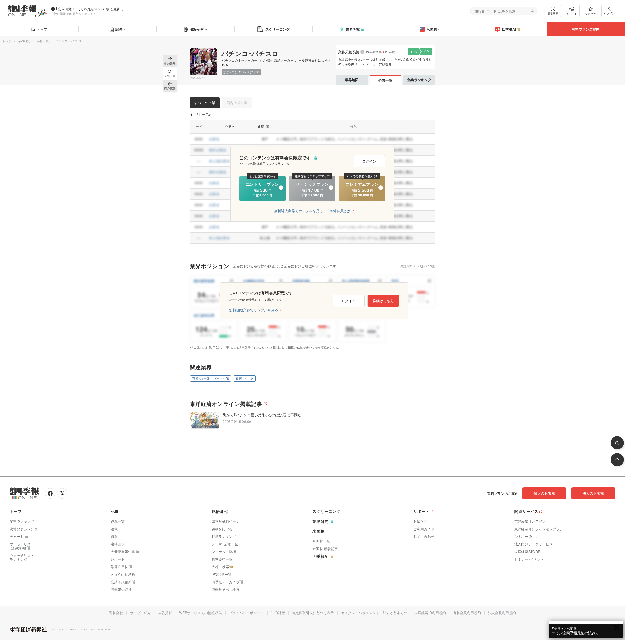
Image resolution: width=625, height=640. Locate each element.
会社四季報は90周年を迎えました (74, 13)
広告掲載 (165, 612)
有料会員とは (340, 211)
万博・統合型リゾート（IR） (210, 378)
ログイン (609, 13)
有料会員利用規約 (467, 612)
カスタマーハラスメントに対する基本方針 (374, 612)
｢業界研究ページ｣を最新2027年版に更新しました (92, 9)
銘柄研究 (197, 29)
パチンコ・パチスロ (250, 53)
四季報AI (509, 29)
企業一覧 (385, 80)
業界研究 (353, 29)
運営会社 (116, 612)
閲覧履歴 (553, 13)
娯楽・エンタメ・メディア (241, 72)
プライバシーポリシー (246, 612)
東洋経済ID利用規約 (430, 612)
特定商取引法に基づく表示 (313, 612)
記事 (119, 29)
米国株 (432, 29)
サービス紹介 (140, 612)
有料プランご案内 (586, 29)
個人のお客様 (544, 493)
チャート (571, 14)
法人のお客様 (593, 493)
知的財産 (278, 612)
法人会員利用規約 (502, 612)
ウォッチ (590, 13)
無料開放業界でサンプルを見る (298, 211)
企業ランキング (419, 79)
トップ (42, 29)
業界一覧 (43, 41)
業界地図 (352, 79)
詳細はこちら (383, 300)
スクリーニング (277, 29)
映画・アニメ (245, 378)
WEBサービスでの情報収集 (200, 612)
